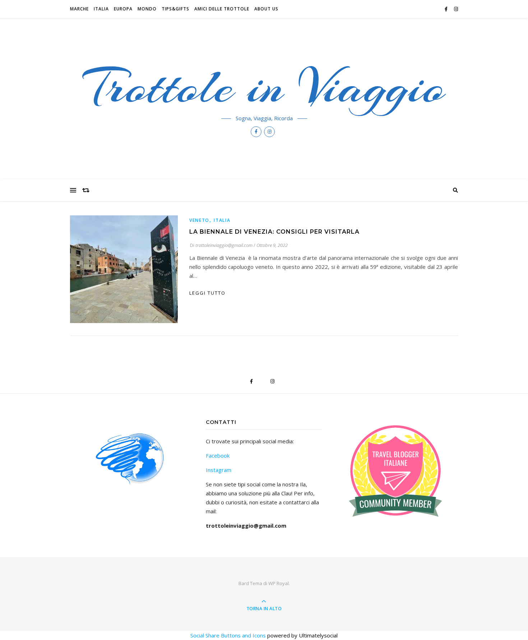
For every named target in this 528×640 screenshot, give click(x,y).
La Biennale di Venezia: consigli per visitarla (274, 231)
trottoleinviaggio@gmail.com (224, 245)
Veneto (199, 220)
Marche (79, 9)
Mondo (147, 9)
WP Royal (278, 583)
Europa (123, 9)
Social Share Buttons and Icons (228, 635)
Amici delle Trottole (221, 9)
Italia (101, 9)
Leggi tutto (207, 293)
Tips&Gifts (175, 9)
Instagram (218, 469)
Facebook (218, 455)
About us (266, 9)
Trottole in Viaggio (264, 87)
